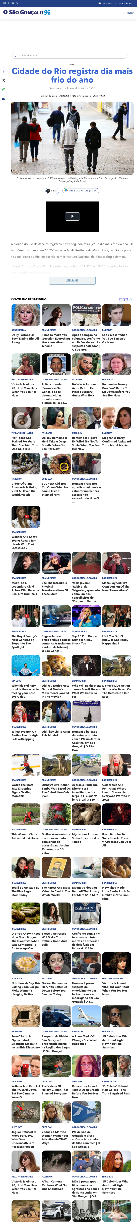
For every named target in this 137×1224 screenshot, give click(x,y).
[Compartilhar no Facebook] (4, 71)
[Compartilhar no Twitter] (4, 80)
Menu (130, 13)
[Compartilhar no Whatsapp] (4, 89)
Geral (72, 65)
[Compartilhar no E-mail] (4, 99)
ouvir (53, 191)
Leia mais (72, 280)
